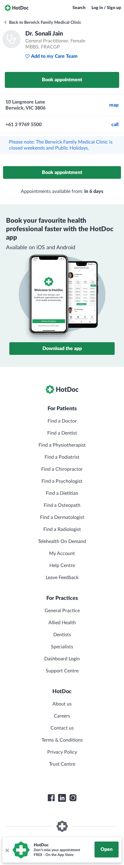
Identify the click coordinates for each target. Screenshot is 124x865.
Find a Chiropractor (62, 469)
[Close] (7, 850)
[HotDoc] (16, 8)
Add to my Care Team (54, 56)
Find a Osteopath (62, 505)
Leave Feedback (62, 577)
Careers (62, 716)
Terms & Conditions (62, 740)
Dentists (62, 634)
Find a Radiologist (62, 529)
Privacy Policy (62, 752)
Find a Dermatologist (62, 517)
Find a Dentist (62, 433)
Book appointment (62, 79)
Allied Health (62, 622)
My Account (62, 553)
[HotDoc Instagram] (72, 798)
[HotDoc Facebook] (51, 798)
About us (62, 704)
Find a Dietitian (62, 493)
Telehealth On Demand (62, 541)
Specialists (62, 646)
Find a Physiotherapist (62, 445)
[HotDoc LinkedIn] (62, 798)
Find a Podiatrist (62, 457)
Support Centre (62, 670)
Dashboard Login (62, 658)
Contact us (62, 728)
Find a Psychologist (62, 481)
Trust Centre (62, 764)
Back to (44, 22)
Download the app (62, 348)
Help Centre (62, 565)
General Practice (62, 610)
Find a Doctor (62, 421)
